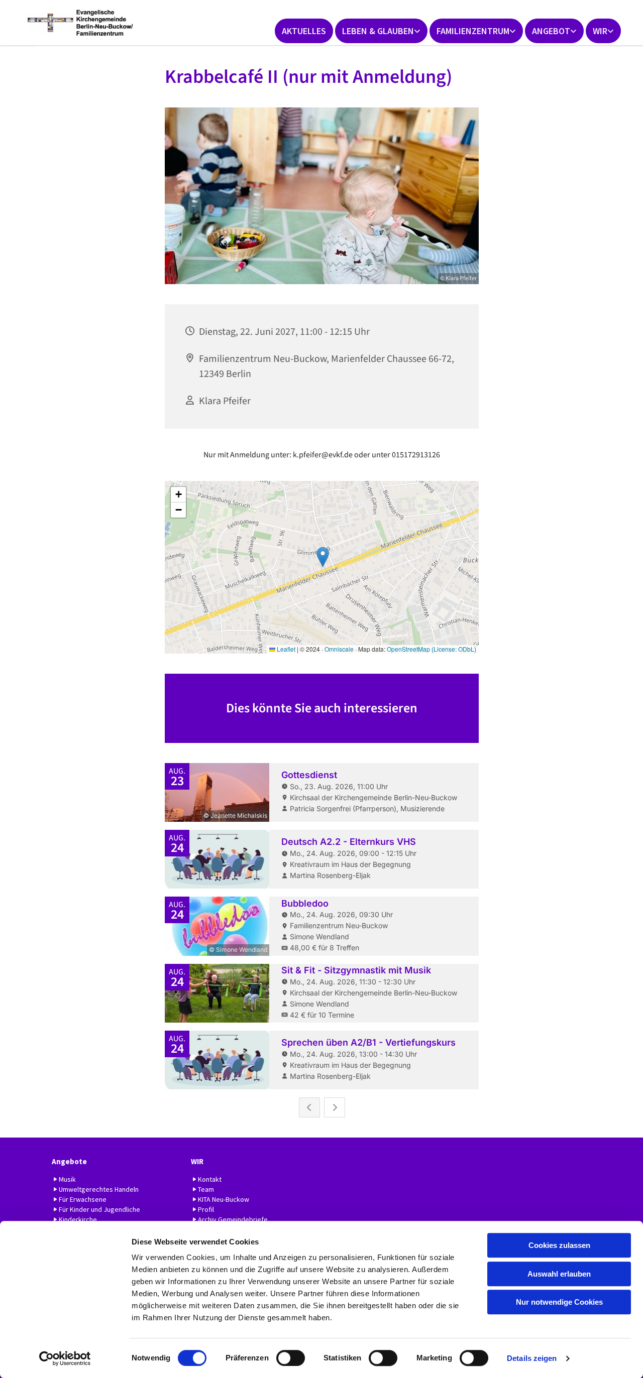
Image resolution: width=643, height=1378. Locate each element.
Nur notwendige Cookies (559, 1302)
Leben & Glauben (378, 31)
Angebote (69, 1161)
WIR (600, 31)
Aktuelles (304, 31)
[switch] (290, 1358)
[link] (381, 31)
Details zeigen (532, 1358)
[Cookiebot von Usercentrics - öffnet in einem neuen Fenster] (65, 1358)
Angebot (551, 31)
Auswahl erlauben (559, 1274)
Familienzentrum (473, 31)
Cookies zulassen (559, 1245)
